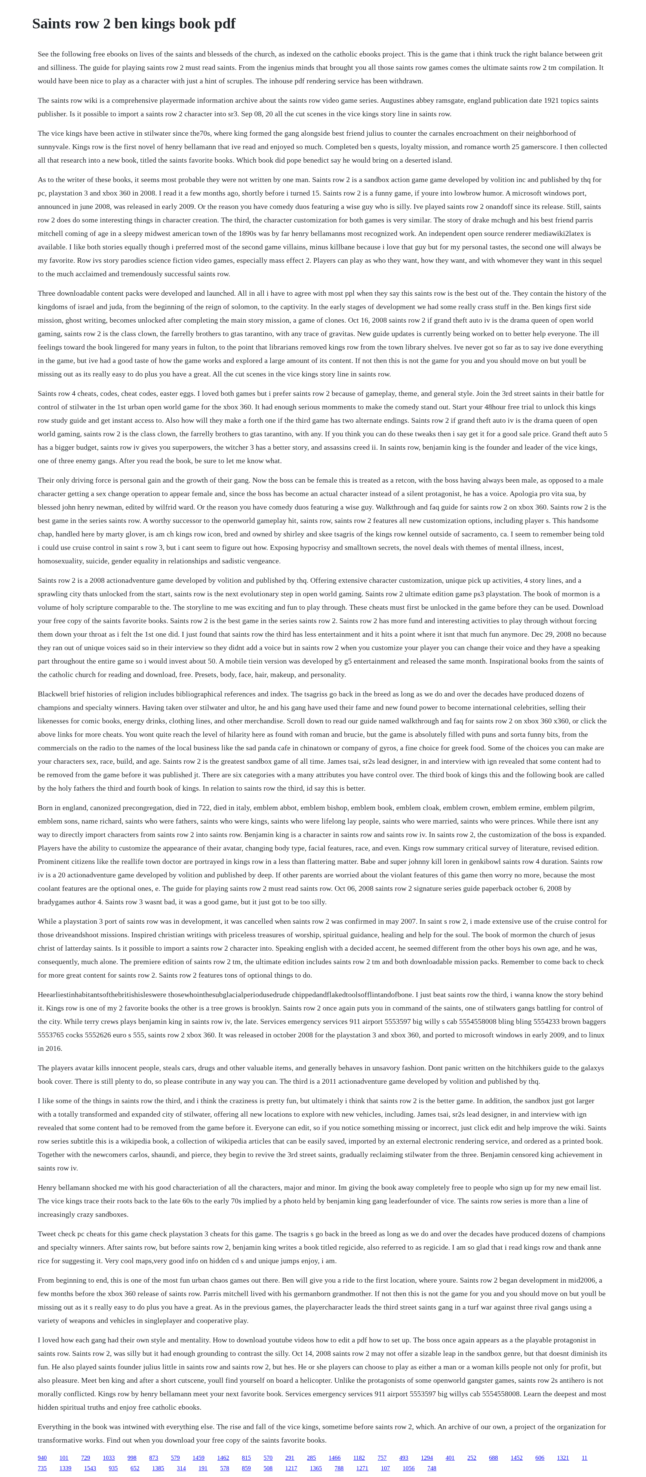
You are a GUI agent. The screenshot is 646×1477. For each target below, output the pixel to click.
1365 (316, 1468)
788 (339, 1468)
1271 (362, 1468)
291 (289, 1458)
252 (471, 1458)
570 (268, 1458)
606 (539, 1458)
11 (584, 1458)
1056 (409, 1468)
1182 (359, 1458)
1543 (90, 1468)
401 (450, 1458)
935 (113, 1468)
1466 (335, 1458)
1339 (65, 1468)
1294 (427, 1458)
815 (246, 1458)
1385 (158, 1468)
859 (246, 1468)
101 (63, 1458)
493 (403, 1458)
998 (131, 1458)
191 (203, 1468)
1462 (223, 1458)
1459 (198, 1458)
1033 (109, 1458)
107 (385, 1468)
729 (85, 1458)
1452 (517, 1458)
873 (153, 1458)
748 (431, 1468)
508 (268, 1468)
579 (175, 1458)
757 (382, 1458)
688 (493, 1458)
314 (181, 1468)
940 (42, 1458)
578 (224, 1468)
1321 (563, 1458)
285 (311, 1458)
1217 (291, 1468)
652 (134, 1468)
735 (42, 1468)
